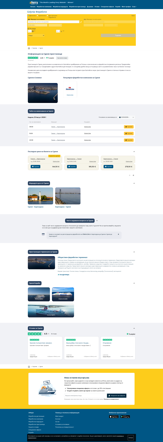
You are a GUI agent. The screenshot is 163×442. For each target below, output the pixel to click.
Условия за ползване (62, 424)
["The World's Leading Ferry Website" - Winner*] (34, 3)
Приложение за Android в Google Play (125, 416)
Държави (90, 6)
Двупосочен (32, 15)
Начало (32, 6)
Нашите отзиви (34, 427)
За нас (57, 422)
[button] (134, 6)
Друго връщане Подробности (53, 16)
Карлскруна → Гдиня (74, 159)
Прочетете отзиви (62, 58)
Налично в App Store (114, 416)
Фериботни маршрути (60, 6)
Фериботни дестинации (36, 416)
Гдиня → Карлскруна (58, 127)
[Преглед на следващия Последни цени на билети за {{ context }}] (133, 175)
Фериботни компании (44, 6)
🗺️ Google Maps (63, 275)
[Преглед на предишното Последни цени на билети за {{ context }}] (130, 175)
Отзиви (97, 6)
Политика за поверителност (111, 399)
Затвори (131, 437)
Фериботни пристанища (77, 6)
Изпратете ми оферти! (118, 395)
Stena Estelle (63, 299)
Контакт (58, 419)
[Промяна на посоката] (81, 22)
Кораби (117, 6)
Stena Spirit (51, 315)
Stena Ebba (39, 299)
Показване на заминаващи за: (108, 117)
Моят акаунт (59, 416)
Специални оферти (107, 6)
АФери (31, 413)
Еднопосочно (42, 15)
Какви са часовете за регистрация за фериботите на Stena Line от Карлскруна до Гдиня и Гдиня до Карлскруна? (80, 235)
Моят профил (126, 6)
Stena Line (87, 127)
